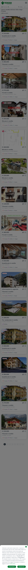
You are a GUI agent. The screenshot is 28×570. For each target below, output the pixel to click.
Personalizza (11, 566)
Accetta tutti (21, 566)
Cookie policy (12, 563)
